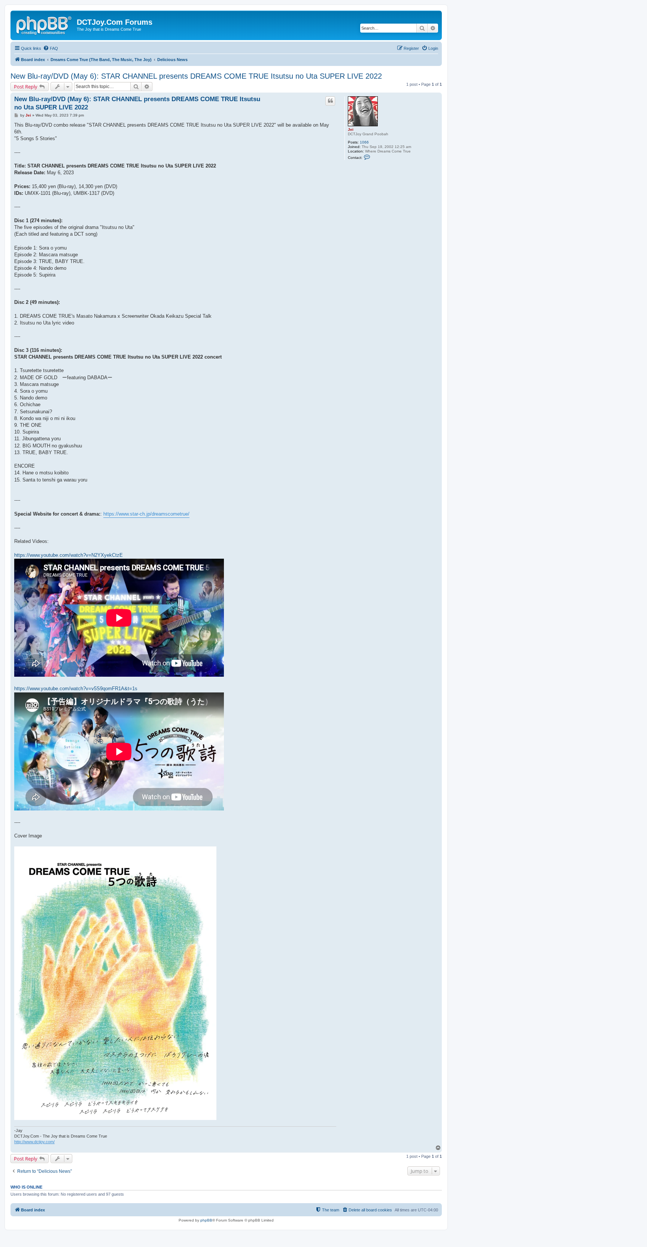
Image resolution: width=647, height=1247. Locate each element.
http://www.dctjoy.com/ (34, 1141)
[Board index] (44, 24)
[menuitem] (50, 48)
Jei (350, 129)
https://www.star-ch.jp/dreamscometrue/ (146, 514)
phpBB (206, 1220)
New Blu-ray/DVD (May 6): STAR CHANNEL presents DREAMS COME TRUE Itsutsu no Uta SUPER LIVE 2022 (196, 76)
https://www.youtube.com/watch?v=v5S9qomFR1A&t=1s (75, 688)
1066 (364, 142)
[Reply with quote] (330, 100)
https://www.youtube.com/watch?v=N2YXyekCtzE (68, 555)
